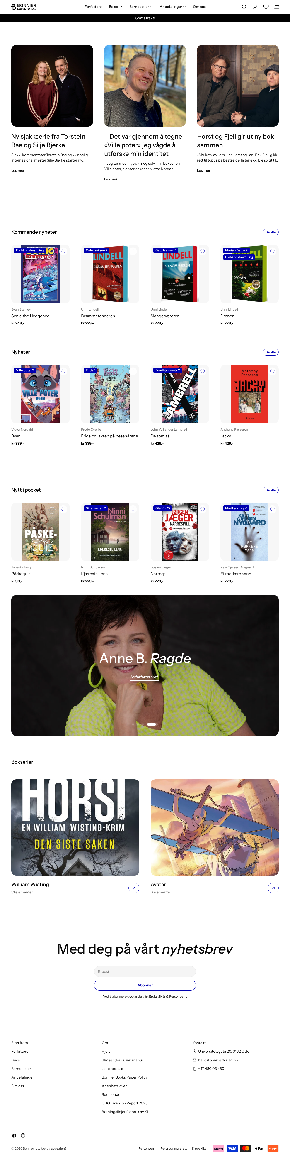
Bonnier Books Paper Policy (124, 1077)
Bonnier (28, 1148)
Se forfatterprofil (145, 677)
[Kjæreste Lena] (110, 532)
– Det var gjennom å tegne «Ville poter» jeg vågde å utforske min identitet (143, 144)
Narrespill (159, 573)
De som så (160, 436)
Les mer (17, 170)
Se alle (271, 232)
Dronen (227, 316)
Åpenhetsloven (115, 1086)
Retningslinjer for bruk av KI (125, 1111)
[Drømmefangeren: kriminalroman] (110, 274)
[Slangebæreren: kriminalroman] (180, 274)
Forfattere (19, 1051)
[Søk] (244, 6)
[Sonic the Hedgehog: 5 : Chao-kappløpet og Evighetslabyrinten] (40, 274)
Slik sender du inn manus (123, 1060)
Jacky (225, 436)
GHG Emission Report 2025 (124, 1103)
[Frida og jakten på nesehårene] (110, 394)
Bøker (16, 1060)
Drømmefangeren (98, 316)
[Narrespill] (180, 532)
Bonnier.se (110, 1094)
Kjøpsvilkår (200, 1148)
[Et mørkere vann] (249, 532)
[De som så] (180, 394)
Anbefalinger (22, 1077)
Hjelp (106, 1051)
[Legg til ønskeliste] (63, 251)
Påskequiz (20, 573)
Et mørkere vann (235, 573)
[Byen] (40, 394)
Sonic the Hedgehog (30, 316)
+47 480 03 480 (211, 1068)
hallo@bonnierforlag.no (218, 1060)
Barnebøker (21, 1068)
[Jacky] (249, 394)
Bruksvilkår (157, 996)
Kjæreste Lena (94, 573)
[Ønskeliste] (266, 6)
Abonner (145, 985)
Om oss (17, 1086)
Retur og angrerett (173, 1148)
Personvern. (178, 996)
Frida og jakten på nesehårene (109, 436)
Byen (16, 436)
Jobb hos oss (112, 1068)
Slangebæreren (165, 316)
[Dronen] (249, 274)
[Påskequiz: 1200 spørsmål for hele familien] (40, 532)
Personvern (146, 1148)
